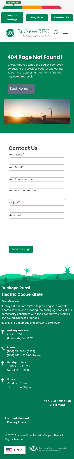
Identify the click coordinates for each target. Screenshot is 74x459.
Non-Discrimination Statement (57, 403)
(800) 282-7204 (17, 356)
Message (14, 216)
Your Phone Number (21, 180)
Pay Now (37, 18)
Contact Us (62, 18)
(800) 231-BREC (16, 352)
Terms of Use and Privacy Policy (17, 420)
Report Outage (12, 18)
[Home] (27, 33)
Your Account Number (23, 191)
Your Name (16, 155)
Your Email (15, 168)
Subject (13, 203)
